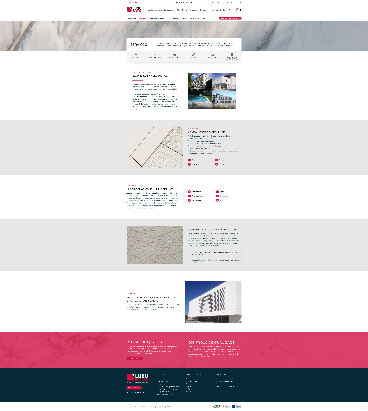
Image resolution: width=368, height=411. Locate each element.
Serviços (189, 384)
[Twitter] (181, 2)
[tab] (215, 253)
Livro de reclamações (224, 381)
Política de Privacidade (225, 379)
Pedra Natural (191, 381)
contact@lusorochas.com (166, 394)
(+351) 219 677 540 (163, 392)
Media (188, 386)
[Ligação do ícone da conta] (241, 10)
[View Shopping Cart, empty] (236, 10)
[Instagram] (184, 2)
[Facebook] (179, 2)
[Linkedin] (186, 2)
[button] (137, 2)
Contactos (190, 391)
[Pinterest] (189, 2)
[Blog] (177, 2)
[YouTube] (191, 2)
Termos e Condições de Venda (227, 386)
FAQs (188, 389)
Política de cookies (223, 384)
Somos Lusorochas (193, 379)
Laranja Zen (165, 407)
